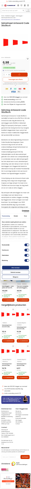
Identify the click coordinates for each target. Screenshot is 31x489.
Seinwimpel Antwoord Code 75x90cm (7, 326)
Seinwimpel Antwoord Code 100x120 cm (7, 364)
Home (2, 16)
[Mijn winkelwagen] (28, 6)
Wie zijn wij (18, 411)
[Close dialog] (29, 474)
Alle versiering (19, 422)
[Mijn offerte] (24, 6)
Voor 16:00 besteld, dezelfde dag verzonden (13, 390)
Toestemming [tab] (6, 216)
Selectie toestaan (15, 272)
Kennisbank (18, 413)
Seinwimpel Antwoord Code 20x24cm (22, 364)
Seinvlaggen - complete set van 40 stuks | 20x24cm (8, 287)
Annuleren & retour (5, 420)
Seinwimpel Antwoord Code (8, 17)
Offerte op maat (5, 423)
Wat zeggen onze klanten (22, 414)
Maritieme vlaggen (10, 16)
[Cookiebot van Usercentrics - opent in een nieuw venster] (22, 211)
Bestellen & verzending (7, 416)
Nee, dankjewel (8, 483)
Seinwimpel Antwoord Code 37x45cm (22, 328)
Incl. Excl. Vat (28, 10)
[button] (13, 309)
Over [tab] (25, 216)
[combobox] (13, 10)
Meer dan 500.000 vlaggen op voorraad (15, 386)
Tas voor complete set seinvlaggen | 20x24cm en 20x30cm (22, 287)
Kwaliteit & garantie (6, 422)
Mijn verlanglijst (21, 6)
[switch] (26, 250)
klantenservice (13, 400)
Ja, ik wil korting (8, 481)
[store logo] (9, 5)
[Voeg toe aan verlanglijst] (28, 59)
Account (18, 5)
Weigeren (15, 277)
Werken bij (18, 416)
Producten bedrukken (21, 418)
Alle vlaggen (19, 420)
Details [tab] (16, 216)
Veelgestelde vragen (6, 413)
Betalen (3, 418)
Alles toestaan (15, 267)
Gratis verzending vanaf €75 (16, 1)
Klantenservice (5, 411)
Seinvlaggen (19, 16)
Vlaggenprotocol (5, 414)
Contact (18, 423)
